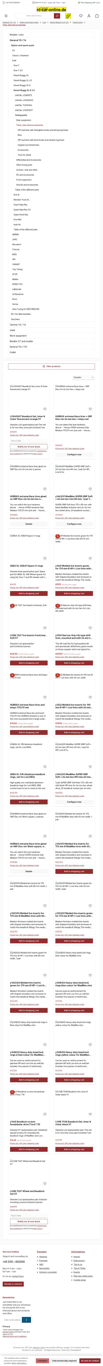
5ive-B (16, 195)
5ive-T (16, 65)
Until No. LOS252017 (24, 110)
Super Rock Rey (21, 214)
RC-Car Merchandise (21, 314)
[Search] (57, 16)
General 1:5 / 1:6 (18, 40)
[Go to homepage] (51, 9)
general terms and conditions (14, 1336)
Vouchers (15, 319)
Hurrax (15, 304)
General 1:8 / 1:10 (18, 346)
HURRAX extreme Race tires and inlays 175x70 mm (27, 706)
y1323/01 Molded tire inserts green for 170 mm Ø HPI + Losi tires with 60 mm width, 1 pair (74, 914)
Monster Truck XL (21, 200)
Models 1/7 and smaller (21, 341)
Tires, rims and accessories (29, 125)
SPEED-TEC (17, 284)
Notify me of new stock (29, 447)
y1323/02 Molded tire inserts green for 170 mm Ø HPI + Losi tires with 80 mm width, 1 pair (28, 984)
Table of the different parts (27, 190)
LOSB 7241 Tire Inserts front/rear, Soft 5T (28, 636)
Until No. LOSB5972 (23, 95)
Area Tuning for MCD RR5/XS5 (25, 309)
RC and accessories (25, 175)
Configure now (74, 454)
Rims (20, 135)
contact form (18, 1276)
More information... (19, 1363)
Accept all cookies (90, 1361)
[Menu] (6, 16)
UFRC (14, 239)
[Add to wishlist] (45, 409)
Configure (42, 1361)
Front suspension (24, 180)
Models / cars (17, 34)
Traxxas (15, 249)
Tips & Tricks (79, 1268)
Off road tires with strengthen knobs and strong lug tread (43, 130)
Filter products (53, 366)
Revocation (44, 1268)
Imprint (77, 1257)
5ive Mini (17, 219)
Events (77, 1272)
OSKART (16, 264)
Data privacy (79, 1260)
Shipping (43, 1257)
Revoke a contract (13, 1284)
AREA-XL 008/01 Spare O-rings (26, 566)
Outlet (13, 352)
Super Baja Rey (20, 204)
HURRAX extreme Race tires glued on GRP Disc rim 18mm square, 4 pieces (28, 845)
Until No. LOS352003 (24, 100)
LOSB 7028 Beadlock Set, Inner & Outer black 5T (73, 1123)
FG (13, 50)
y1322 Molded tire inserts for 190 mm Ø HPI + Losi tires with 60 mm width (73, 706)
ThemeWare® (75, 1350)
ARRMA (15, 234)
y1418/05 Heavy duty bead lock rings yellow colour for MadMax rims (72, 1053)
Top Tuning (17, 269)
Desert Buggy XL (21, 75)
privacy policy (37, 454)
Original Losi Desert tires (28, 145)
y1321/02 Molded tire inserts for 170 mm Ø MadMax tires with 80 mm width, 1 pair (27, 914)
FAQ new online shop (83, 1276)
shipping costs (39, 1348)
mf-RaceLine (17, 294)
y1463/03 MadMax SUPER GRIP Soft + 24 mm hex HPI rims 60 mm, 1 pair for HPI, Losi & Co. (74, 775)
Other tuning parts (24, 165)
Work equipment (18, 335)
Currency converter (48, 1272)
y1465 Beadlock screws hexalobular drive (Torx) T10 (25, 1123)
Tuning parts (21, 115)
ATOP (14, 274)
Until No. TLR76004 (23, 105)
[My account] (89, 16)
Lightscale (16, 289)
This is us (78, 1264)
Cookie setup (80, 1280)
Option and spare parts (22, 45)
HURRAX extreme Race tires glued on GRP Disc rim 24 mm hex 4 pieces (28, 497)
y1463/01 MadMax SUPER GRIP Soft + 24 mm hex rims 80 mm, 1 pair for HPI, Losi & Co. (74, 497)
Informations (78, 1251)
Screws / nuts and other (26, 170)
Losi (14, 60)
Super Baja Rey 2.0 (22, 209)
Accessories (23, 150)
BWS (14, 254)
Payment (42, 1251)
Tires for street (24, 155)
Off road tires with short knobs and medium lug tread (41, 140)
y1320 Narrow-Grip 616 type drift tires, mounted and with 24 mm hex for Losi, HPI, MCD (74, 636)
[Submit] (26, 1320)
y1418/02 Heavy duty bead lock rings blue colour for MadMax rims (73, 984)
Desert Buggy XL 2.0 (23, 80)
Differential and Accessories (28, 160)
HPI (13, 259)
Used (12, 330)
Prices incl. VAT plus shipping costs (24, 435)
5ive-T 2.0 (18, 70)
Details (28, 524)
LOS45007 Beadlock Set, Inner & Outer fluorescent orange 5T (27, 417)
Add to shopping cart (29, 593)
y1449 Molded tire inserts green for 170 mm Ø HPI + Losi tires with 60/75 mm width (73, 567)
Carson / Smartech (20, 55)
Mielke (15, 279)
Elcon (14, 299)
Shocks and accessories (27, 185)
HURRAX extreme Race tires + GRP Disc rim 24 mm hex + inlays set (73, 417)
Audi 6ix (17, 224)
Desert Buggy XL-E (22, 85)
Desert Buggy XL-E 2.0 (24, 90)
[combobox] (34, 16)
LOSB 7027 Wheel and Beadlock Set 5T (27, 1192)
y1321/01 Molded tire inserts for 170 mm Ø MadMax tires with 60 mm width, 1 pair (72, 845)
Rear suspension (23, 120)
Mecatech (16, 244)
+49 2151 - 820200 (14, 1261)
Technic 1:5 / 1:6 (18, 324)
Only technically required (64, 1361)
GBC (41, 1264)
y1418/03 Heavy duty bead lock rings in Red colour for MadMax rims (26, 1053)
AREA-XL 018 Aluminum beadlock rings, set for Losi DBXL (27, 775)
